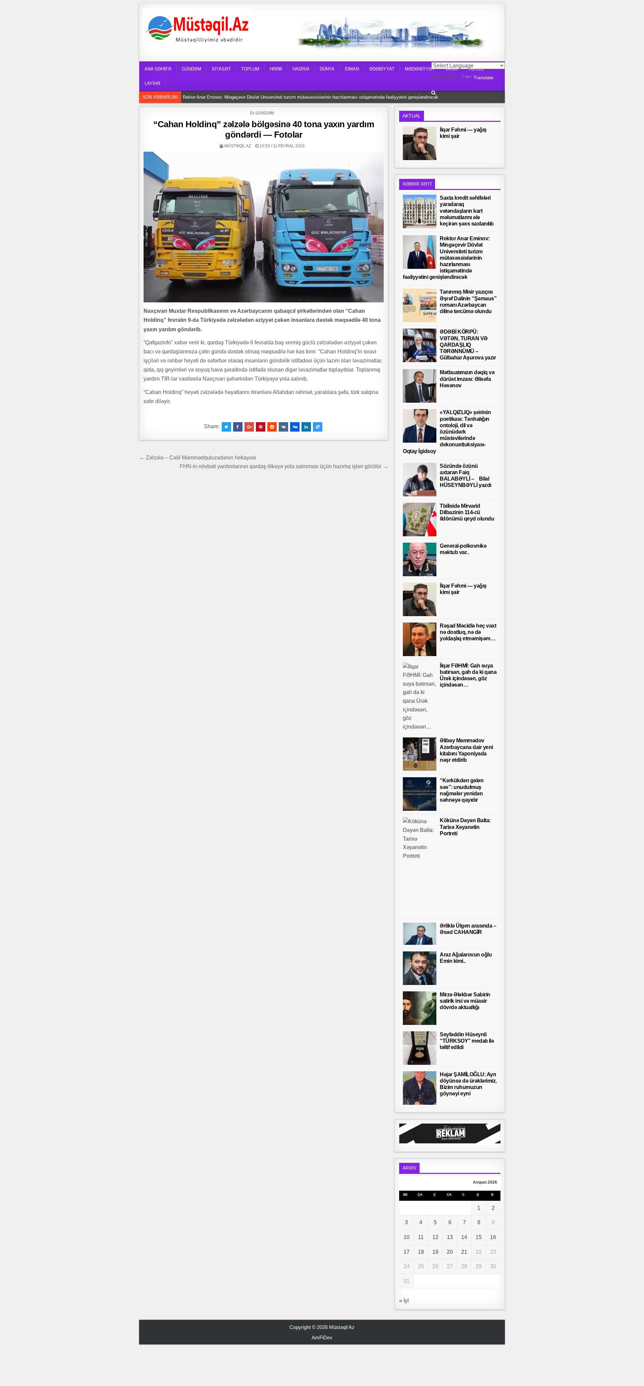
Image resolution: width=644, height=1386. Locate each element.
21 (464, 1252)
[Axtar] (433, 92)
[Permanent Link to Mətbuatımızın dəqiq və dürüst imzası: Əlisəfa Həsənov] (419, 386)
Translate (483, 77)
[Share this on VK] (283, 427)
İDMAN (352, 68)
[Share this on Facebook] (238, 427)
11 (421, 1237)
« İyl (404, 1300)
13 (450, 1237)
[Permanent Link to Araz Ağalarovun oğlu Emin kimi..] (419, 968)
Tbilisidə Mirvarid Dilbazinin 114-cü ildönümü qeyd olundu (467, 512)
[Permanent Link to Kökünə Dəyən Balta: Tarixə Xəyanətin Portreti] (419, 866)
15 (479, 1237)
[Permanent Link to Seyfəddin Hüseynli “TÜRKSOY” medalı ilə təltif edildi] (419, 1048)
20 (450, 1252)
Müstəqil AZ (237, 146)
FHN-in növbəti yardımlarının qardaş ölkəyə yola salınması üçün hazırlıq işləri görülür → (284, 466)
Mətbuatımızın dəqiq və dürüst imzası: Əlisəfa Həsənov (467, 378)
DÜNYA (327, 68)
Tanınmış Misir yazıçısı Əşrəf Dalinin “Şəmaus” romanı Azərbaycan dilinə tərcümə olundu (270, 97)
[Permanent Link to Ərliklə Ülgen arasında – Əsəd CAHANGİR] (419, 934)
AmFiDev (322, 1337)
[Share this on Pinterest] (260, 427)
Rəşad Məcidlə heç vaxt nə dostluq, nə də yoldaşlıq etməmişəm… (468, 632)
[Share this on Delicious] (317, 427)
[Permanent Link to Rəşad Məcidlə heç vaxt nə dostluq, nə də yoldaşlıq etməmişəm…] (419, 639)
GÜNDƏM (191, 68)
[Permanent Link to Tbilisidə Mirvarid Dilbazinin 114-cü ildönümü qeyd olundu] (419, 519)
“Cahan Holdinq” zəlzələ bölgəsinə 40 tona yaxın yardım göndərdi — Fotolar (263, 129)
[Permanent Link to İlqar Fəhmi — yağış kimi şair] (419, 143)
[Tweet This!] (226, 427)
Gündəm (265, 113)
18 (421, 1252)
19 (435, 1252)
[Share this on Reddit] (272, 427)
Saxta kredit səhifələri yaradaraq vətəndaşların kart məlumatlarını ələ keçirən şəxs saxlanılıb (467, 211)
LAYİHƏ (152, 83)
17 (407, 1252)
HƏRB (276, 68)
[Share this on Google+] (249, 427)
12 (435, 1237)
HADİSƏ (300, 68)
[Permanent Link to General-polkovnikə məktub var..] (419, 559)
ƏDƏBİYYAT (381, 68)
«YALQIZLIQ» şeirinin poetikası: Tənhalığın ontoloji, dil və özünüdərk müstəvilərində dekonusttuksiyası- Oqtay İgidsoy (447, 431)
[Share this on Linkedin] (306, 427)
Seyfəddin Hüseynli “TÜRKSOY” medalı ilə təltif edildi (467, 1041)
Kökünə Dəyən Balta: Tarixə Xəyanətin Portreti (465, 827)
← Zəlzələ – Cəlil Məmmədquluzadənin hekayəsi (197, 457)
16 (493, 1237)
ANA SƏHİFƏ (158, 68)
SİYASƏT (221, 68)
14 (464, 1237)
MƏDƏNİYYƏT (420, 68)
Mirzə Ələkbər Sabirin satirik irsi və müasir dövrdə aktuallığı (465, 1001)
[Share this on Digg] (295, 427)
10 (407, 1237)
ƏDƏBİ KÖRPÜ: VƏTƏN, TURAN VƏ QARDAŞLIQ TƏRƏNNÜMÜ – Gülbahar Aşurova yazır (468, 344)
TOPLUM (250, 68)
